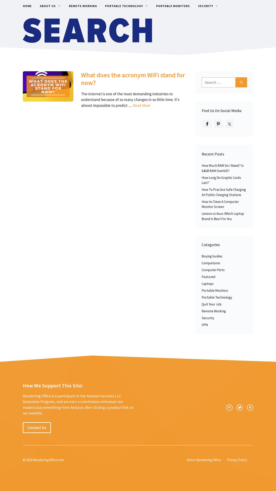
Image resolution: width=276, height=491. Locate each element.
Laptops (208, 283)
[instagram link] (229, 407)
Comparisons (211, 263)
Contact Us (36, 427)
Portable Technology (124, 6)
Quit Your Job (211, 304)
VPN (205, 325)
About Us (48, 6)
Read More (141, 105)
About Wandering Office (204, 460)
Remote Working (83, 6)
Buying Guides (212, 256)
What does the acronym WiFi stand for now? (133, 79)
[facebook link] (250, 407)
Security (205, 6)
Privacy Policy (237, 460)
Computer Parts (213, 270)
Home (27, 6)
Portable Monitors (173, 6)
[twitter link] (240, 407)
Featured (208, 277)
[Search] (241, 82)
